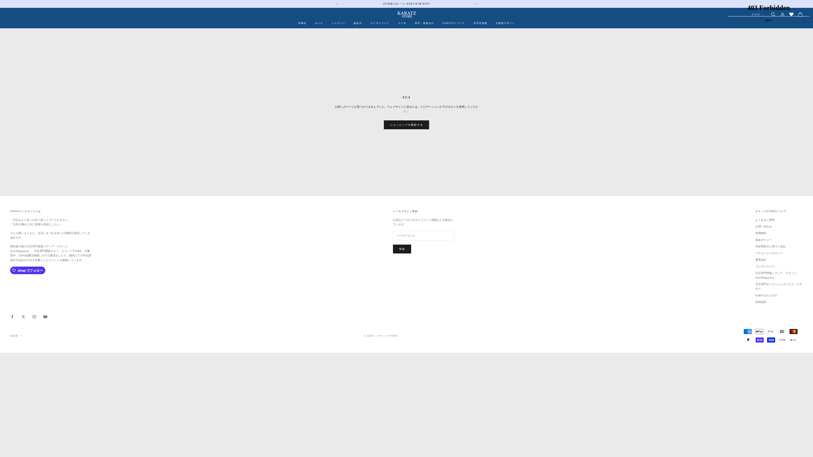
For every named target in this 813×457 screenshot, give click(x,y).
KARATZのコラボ (766, 295)
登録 (402, 249)
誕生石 (358, 23)
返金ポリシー (763, 239)
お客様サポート (505, 23)
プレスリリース (765, 266)
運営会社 (760, 259)
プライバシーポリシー (769, 253)
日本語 (14, 335)
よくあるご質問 (765, 220)
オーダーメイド (380, 23)
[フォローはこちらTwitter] (23, 317)
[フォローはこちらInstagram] (34, 317)
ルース (319, 23)
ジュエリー (338, 23)
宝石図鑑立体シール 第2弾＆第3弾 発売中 (406, 3)
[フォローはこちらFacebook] (12, 317)
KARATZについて (453, 23)
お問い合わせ (763, 226)
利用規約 (760, 233)
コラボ (402, 23)
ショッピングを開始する (406, 124)
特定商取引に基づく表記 (770, 246)
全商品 (302, 23)
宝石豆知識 (480, 23)
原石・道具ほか (424, 23)
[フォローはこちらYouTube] (45, 317)
